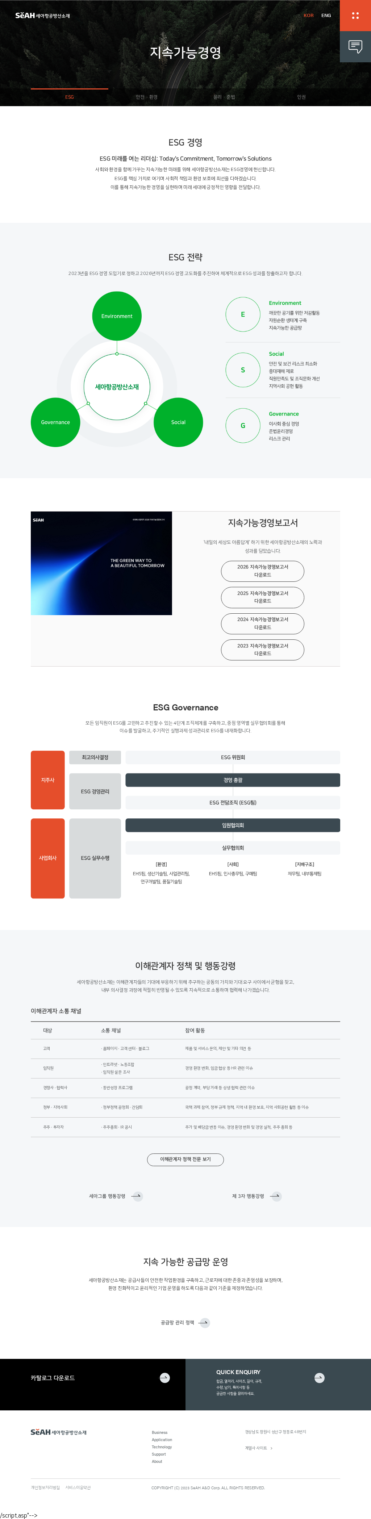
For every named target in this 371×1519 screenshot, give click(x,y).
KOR (308, 15)
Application (162, 1439)
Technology (162, 1446)
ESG (69, 97)
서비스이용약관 (78, 1488)
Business (159, 1432)
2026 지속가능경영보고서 (262, 570)
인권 (301, 97)
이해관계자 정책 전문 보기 (185, 1159)
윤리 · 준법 (224, 97)
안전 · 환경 (147, 97)
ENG (326, 15)
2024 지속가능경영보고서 (262, 623)
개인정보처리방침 (45, 1488)
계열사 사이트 (256, 1448)
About (157, 1461)
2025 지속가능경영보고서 (262, 597)
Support (159, 1454)
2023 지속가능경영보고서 (262, 649)
